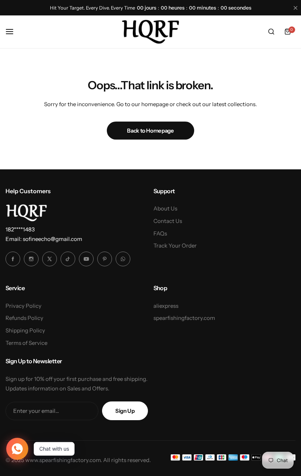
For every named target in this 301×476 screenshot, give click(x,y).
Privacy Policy (23, 305)
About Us (165, 208)
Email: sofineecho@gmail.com (44, 238)
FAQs (160, 233)
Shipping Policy (25, 330)
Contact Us (167, 220)
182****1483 (20, 229)
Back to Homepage (150, 130)
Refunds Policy (24, 317)
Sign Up (124, 410)
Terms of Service (26, 342)
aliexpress (165, 305)
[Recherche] (271, 32)
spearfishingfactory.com (184, 317)
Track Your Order (175, 245)
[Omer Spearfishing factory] (150, 31)
